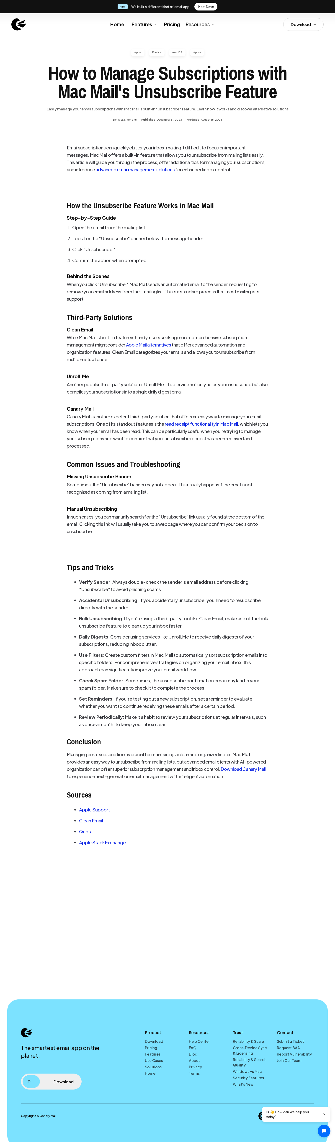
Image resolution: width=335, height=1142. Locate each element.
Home (117, 24)
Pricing (172, 24)
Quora (86, 831)
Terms (194, 1073)
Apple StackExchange (102, 842)
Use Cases (154, 1060)
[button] (143, 24)
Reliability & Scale (248, 1041)
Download (154, 1041)
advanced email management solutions (135, 169)
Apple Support (94, 809)
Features (141, 24)
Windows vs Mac (247, 1071)
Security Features (248, 1077)
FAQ (192, 1047)
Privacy (195, 1066)
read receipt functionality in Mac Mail (201, 424)
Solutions (153, 1066)
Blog (193, 1054)
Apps (137, 52)
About (194, 1060)
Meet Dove (206, 7)
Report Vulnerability (294, 1054)
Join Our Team (289, 1060)
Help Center (199, 1041)
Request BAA (288, 1047)
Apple (197, 52)
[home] (18, 24)
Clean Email (91, 820)
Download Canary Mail (243, 769)
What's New (243, 1084)
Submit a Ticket (290, 1041)
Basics (156, 52)
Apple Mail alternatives (148, 344)
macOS (177, 52)
